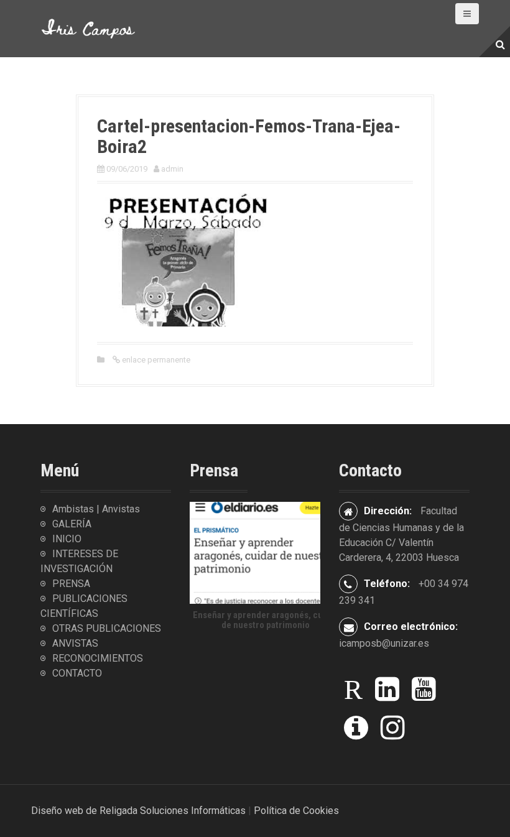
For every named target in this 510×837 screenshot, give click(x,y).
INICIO (66, 539)
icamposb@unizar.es (384, 643)
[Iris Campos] (88, 28)
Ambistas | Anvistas (96, 509)
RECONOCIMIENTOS (97, 658)
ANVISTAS (75, 643)
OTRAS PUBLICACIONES (106, 628)
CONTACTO (77, 673)
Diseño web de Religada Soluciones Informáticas (138, 810)
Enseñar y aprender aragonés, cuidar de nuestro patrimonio (265, 620)
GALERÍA (71, 524)
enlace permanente (155, 359)
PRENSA (71, 584)
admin (172, 168)
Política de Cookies (296, 810)
